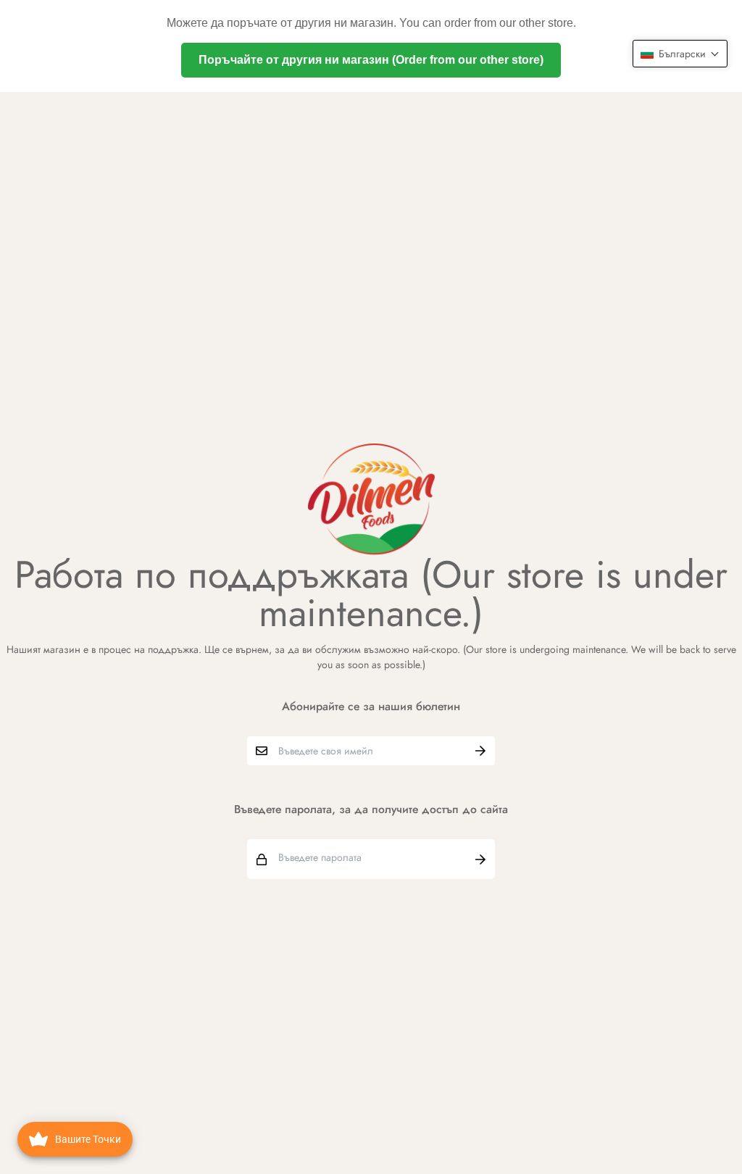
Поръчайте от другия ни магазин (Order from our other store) (371, 60)
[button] (680, 54)
